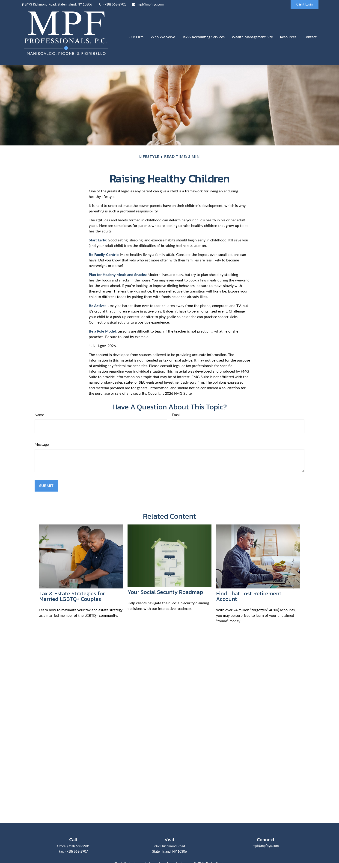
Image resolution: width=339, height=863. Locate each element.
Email (176, 415)
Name (39, 415)
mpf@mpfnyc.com (150, 4)
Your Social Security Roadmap (165, 592)
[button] (136, 37)
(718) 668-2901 (115, 4)
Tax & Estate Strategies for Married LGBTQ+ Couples (72, 596)
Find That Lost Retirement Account (248, 596)
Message (42, 444)
